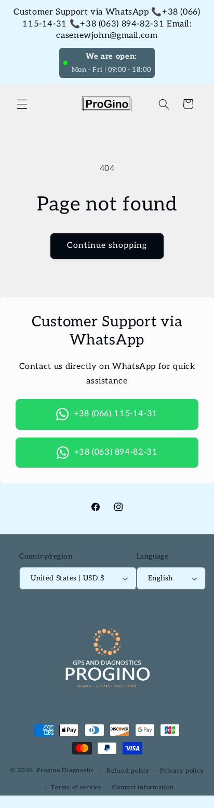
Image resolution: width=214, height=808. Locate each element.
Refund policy (128, 770)
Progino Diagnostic (64, 770)
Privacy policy (182, 770)
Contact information (142, 787)
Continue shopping (107, 245)
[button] (22, 104)
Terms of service (76, 787)
